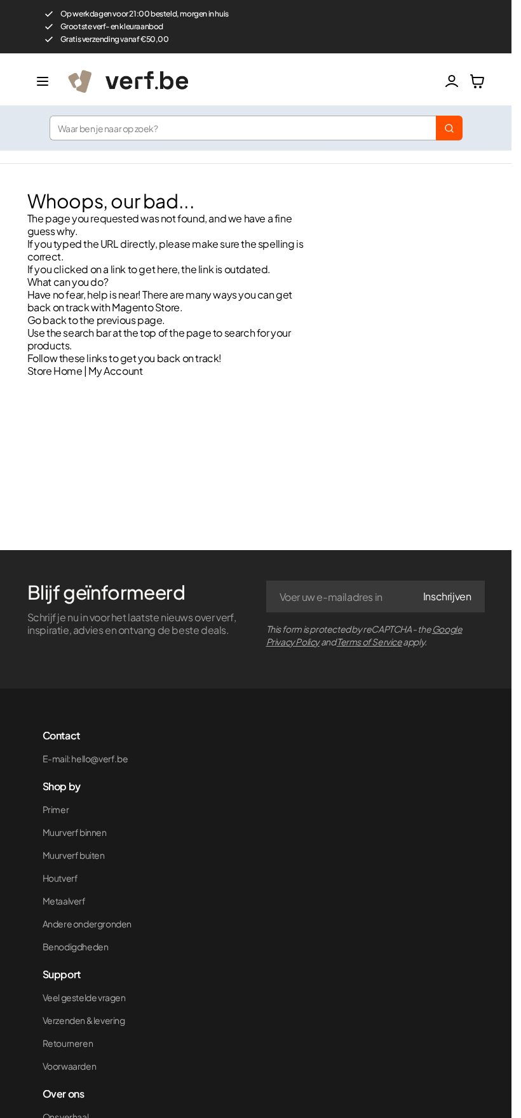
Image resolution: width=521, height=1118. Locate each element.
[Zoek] (449, 128)
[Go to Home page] (251, 81)
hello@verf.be (99, 758)
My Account (115, 370)
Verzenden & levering (84, 1020)
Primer (56, 809)
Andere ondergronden (87, 923)
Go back (47, 320)
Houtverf (60, 878)
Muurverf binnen (75, 832)
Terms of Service (369, 641)
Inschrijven (447, 596)
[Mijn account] (451, 81)
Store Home (55, 370)
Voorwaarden (70, 1066)
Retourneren (68, 1043)
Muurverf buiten (74, 855)
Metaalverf (64, 900)
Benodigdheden (76, 946)
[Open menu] (42, 81)
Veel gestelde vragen (84, 997)
